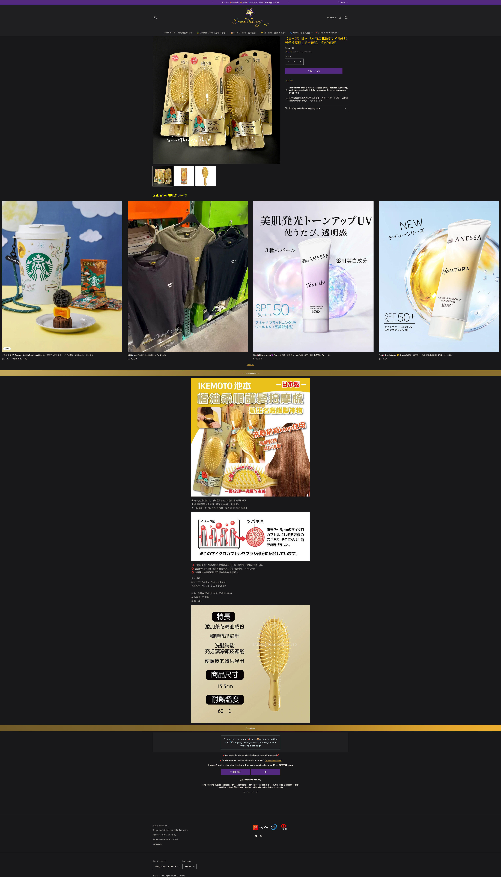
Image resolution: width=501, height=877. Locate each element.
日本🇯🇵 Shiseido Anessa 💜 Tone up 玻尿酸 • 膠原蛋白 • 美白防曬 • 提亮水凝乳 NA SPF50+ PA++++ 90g (292, 355)
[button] (155, 17)
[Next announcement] (289, 2)
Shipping (288, 52)
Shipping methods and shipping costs (170, 830)
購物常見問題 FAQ (160, 825)
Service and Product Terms (165, 839)
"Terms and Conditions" (273, 760)
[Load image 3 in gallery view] (205, 176)
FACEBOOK (235, 772)
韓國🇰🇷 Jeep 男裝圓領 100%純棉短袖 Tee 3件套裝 (147, 355)
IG (265, 772)
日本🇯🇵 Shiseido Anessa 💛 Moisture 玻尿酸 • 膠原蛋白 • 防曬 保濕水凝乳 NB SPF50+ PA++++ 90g (415, 355)
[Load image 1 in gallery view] (163, 176)
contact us (157, 844)
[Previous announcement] (212, 2)
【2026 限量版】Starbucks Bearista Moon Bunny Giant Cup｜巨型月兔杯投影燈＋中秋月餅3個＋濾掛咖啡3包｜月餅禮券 (47, 355)
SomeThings (164, 876)
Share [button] (290, 80)
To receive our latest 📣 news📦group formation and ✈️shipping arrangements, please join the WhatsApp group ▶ (251, 742)
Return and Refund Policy (164, 835)
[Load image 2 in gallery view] (184, 176)
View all (250, 364)
